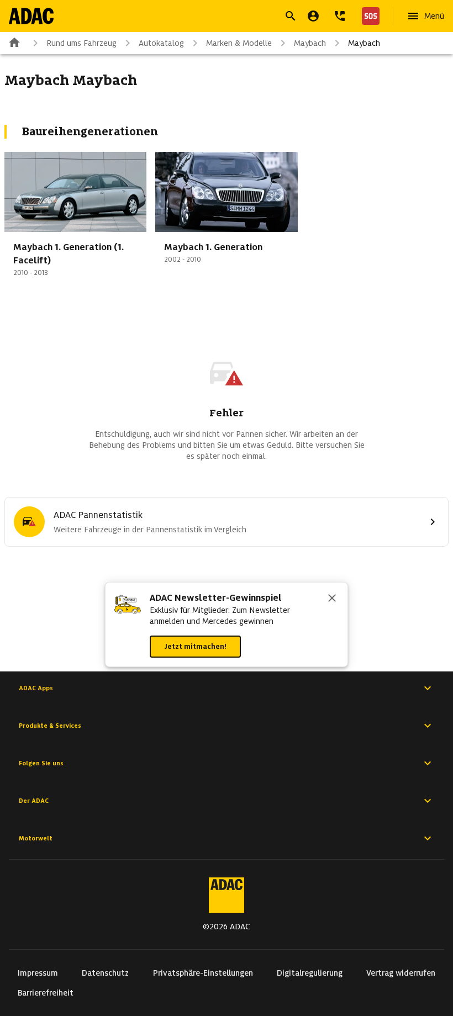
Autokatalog (161, 43)
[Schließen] (332, 599)
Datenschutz (105, 973)
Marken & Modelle (239, 43)
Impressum (38, 973)
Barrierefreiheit (45, 993)
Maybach (310, 43)
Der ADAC (34, 801)
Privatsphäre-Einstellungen (203, 973)
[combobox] (213, 17)
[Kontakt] (339, 16)
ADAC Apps (36, 688)
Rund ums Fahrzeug (81, 43)
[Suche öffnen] (290, 16)
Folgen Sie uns (41, 763)
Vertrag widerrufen (400, 973)
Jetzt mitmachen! (195, 646)
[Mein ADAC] (313, 16)
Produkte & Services (50, 725)
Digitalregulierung (310, 973)
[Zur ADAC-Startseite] (31, 16)
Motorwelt (35, 838)
